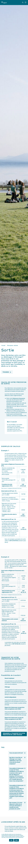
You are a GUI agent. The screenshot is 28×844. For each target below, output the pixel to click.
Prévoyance (10, 345)
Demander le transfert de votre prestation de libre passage (14, 734)
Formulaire (6, 372)
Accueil (3, 345)
